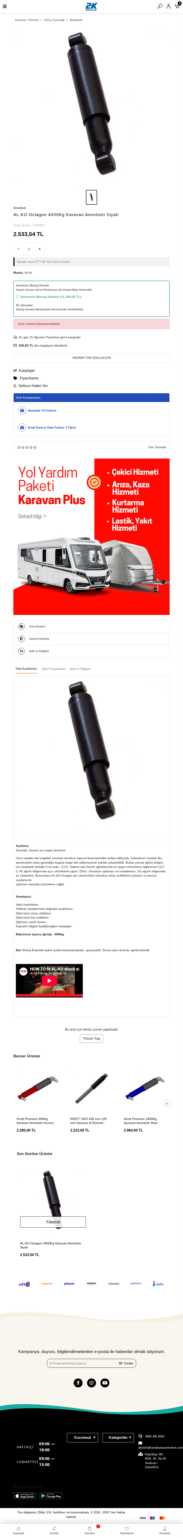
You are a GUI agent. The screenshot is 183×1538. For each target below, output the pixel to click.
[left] (16, 1104)
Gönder (128, 1363)
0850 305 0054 (154, 1436)
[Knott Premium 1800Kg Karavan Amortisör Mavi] (145, 1088)
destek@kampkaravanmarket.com (160, 1447)
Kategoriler (118, 1437)
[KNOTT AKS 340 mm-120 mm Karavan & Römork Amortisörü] (91, 1088)
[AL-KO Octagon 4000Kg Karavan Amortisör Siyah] (53, 1201)
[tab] (26, 669)
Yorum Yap (91, 1038)
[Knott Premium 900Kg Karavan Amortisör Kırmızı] (38, 1088)
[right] (167, 1104)
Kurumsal (82, 1437)
